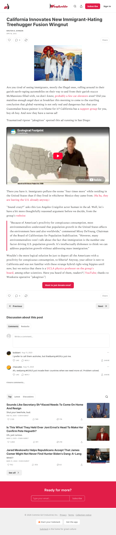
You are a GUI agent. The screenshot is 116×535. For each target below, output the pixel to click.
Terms (71, 515)
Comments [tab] (13, 326)
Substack (44, 529)
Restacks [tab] (25, 326)
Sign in (107, 6)
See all (12, 472)
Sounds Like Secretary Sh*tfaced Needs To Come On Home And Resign (45, 406)
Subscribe (92, 6)
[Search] (75, 6)
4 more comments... (16, 382)
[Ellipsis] (108, 352)
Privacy (63, 515)
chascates (17, 366)
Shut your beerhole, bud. (19, 412)
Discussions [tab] (28, 396)
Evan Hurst (23, 416)
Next (100, 306)
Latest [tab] (17, 396)
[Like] (9, 40)
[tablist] (19, 326)
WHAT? (10, 457)
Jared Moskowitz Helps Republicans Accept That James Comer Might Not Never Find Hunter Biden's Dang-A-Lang (44, 451)
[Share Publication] (81, 6)
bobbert (17, 352)
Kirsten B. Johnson (15, 31)
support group (88, 109)
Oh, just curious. (14, 435)
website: (21, 216)
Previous (17, 306)
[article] (58, 412)
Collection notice (83, 515)
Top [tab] (9, 396)
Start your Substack (50, 522)
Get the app (72, 522)
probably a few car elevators (71, 96)
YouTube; (91, 273)
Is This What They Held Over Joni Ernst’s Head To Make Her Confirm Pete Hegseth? (45, 429)
